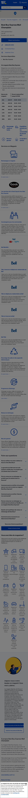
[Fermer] (26, 784)
